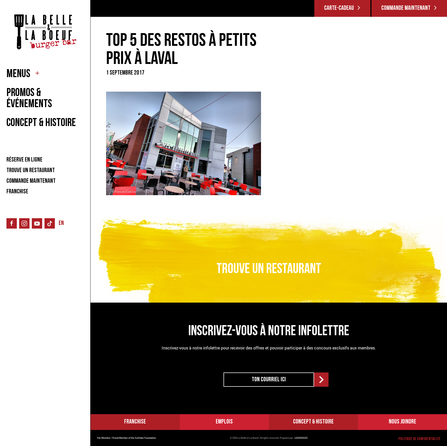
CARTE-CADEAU (339, 8)
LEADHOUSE (301, 438)
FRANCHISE (17, 192)
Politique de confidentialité (419, 439)
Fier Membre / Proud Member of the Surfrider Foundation (126, 438)
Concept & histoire (313, 422)
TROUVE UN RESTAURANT (30, 170)
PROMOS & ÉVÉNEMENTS (29, 99)
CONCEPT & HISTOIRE (41, 123)
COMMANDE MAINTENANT (31, 181)
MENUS (18, 74)
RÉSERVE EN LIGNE (24, 160)
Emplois (224, 422)
